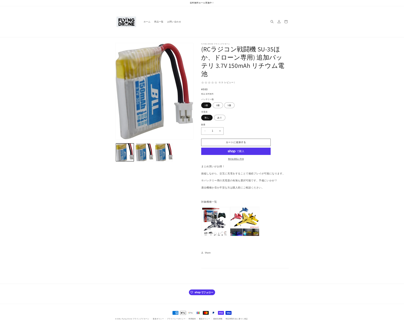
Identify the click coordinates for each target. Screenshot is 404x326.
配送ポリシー (204, 318)
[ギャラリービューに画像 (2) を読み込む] (144, 152)
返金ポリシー (158, 318)
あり (219, 117)
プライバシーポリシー (176, 318)
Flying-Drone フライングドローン (135, 319)
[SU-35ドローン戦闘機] (230, 235)
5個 (229, 105)
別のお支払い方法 (236, 159)
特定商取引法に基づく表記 (237, 318)
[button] (272, 21)
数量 (203, 124)
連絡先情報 (218, 318)
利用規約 (192, 318)
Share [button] (208, 252)
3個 (218, 105)
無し (207, 117)
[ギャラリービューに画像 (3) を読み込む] (164, 152)
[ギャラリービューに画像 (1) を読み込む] (125, 152)
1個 (206, 105)
